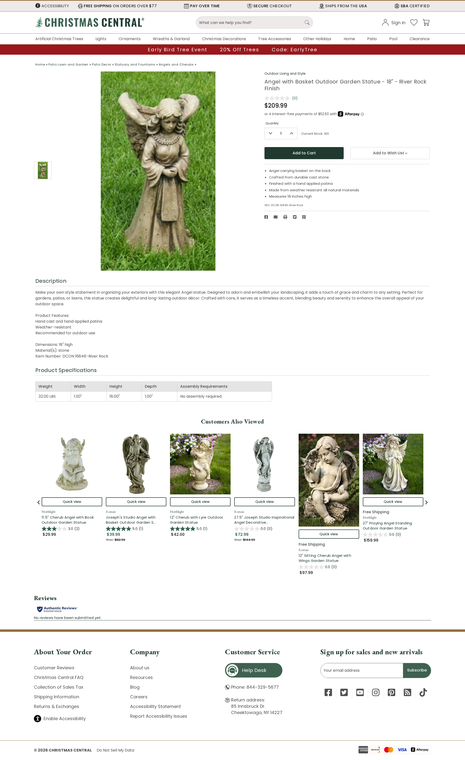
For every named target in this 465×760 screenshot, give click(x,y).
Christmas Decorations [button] (224, 39)
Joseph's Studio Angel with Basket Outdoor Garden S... (136, 520)
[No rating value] (278, 98)
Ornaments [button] (130, 39)
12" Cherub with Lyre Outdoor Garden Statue (196, 520)
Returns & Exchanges (56, 706)
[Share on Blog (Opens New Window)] (407, 692)
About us (139, 668)
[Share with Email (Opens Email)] (276, 217)
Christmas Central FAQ (58, 677)
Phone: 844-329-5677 (255, 687)
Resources (141, 677)
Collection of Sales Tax (58, 687)
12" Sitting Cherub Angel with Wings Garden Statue (325, 558)
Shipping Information (56, 697)
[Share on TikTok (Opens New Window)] (423, 692)
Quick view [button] (72, 501)
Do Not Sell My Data (115, 750)
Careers (138, 697)
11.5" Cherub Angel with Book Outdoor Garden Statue (68, 520)
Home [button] (349, 39)
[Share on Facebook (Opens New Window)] (266, 217)
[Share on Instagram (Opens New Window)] (376, 692)
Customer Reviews (54, 668)
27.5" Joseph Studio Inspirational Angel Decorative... (264, 520)
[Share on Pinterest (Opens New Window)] (304, 217)
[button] (52, 6)
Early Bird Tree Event (177, 49)
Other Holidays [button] (317, 39)
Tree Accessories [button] (274, 39)
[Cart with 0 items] (426, 22)
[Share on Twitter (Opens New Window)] (294, 217)
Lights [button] (100, 39)
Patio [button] (372, 39)
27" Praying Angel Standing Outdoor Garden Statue (387, 526)
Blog (135, 687)
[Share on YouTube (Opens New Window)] (360, 692)
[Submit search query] (307, 22)
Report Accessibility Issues (158, 716)
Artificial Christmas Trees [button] (59, 39)
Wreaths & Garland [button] (171, 39)
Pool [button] (393, 39)
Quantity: (272, 123)
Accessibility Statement (155, 706)
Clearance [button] (420, 39)
